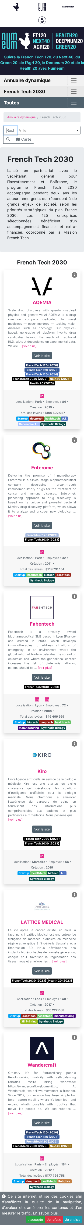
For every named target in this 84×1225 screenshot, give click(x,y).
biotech (49, 575)
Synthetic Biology (53, 424)
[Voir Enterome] (74, 440)
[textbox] (48, 130)
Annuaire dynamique (21, 117)
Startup (22, 418)
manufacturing (29, 728)
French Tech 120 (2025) (42, 370)
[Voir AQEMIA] (74, 275)
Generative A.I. (29, 424)
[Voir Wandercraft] (74, 1037)
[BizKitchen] (68, 6)
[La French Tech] (17, 6)
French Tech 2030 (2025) (42, 838)
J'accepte (35, 1219)
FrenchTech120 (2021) (42, 535)
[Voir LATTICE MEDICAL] (74, 895)
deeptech (36, 418)
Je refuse (54, 1219)
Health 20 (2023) (42, 383)
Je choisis (72, 1219)
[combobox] (48, 130)
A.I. (64, 418)
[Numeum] (43, 6)
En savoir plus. (46, 1213)
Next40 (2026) (60, 379)
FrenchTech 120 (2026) (42, 365)
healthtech (52, 418)
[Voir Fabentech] (74, 596)
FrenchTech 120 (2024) (42, 374)
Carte (25, 139)
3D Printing (29, 1021)
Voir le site (42, 356)
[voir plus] (29, 346)
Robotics (64, 1181)
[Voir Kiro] (74, 744)
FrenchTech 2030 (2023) (30, 379)
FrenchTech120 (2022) (42, 1141)
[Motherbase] (42, 20)
